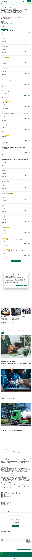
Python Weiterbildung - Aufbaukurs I (8, 171)
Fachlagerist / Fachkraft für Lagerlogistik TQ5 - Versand (11, 58)
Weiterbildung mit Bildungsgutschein (15, 316)
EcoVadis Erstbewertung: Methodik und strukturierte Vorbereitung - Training (15, 125)
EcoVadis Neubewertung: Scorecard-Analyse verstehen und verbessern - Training (16, 69)
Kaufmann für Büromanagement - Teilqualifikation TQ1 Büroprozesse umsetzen (16, 239)
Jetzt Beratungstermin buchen (5, 19)
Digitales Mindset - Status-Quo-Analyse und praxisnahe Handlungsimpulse (15, 159)
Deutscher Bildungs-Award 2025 (5, 316)
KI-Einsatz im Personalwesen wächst (8, 396)
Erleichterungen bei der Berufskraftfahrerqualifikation (11, 430)
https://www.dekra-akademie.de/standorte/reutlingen (24, 549)
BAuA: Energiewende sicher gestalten (8, 361)
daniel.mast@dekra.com (6, 485)
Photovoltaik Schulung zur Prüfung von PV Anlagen (11, 47)
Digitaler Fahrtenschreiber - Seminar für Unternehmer (11, 91)
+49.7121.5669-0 (5, 22)
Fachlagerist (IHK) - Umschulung (7, 102)
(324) (16, 558)
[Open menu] (1, 1)
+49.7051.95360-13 (23, 484)
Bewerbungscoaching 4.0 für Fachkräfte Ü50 (9, 228)
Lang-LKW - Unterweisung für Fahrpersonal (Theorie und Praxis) (13, 206)
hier (12, 473)
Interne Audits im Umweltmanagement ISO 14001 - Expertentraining (14, 80)
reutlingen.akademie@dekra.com (8, 23)
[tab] (4, 30)
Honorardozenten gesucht (25, 316)
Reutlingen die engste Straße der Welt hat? (7, 449)
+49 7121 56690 (29, 544)
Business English (4, 136)
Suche (29, 3)
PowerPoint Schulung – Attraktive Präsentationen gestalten (12, 217)
